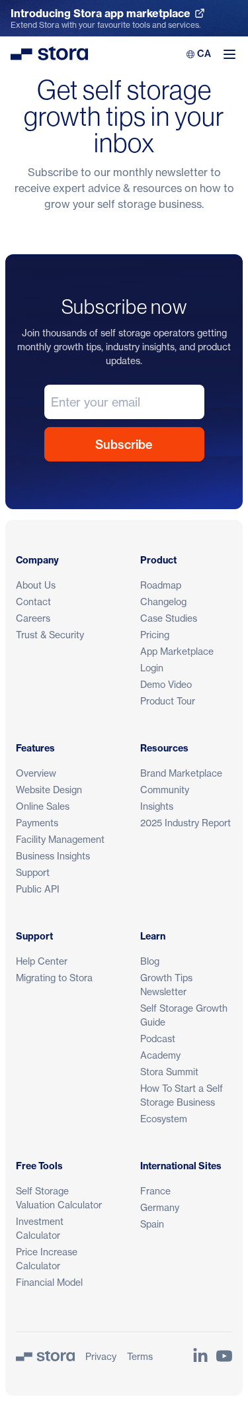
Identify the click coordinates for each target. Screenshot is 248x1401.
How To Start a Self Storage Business (181, 1095)
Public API (38, 888)
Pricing (154, 634)
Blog (149, 961)
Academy (160, 1055)
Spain (152, 1224)
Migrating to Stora (54, 977)
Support (33, 872)
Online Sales (42, 806)
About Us (36, 585)
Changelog (163, 601)
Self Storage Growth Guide (183, 1015)
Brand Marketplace (181, 773)
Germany (159, 1207)
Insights (156, 806)
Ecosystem (163, 1118)
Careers (33, 618)
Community (164, 789)
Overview (36, 773)
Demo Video (166, 684)
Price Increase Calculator (46, 1258)
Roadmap (160, 585)
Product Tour (167, 700)
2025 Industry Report (185, 822)
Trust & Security (50, 634)
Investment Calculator (39, 1228)
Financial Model (49, 1282)
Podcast (157, 1038)
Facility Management (60, 839)
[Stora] (45, 1356)
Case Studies (168, 618)
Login (151, 667)
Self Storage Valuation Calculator (59, 1197)
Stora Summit (169, 1071)
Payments (37, 822)
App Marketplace (177, 651)
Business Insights (53, 855)
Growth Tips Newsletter (166, 984)
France (155, 1190)
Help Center (41, 961)
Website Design (49, 789)
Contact (33, 601)
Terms (140, 1356)
